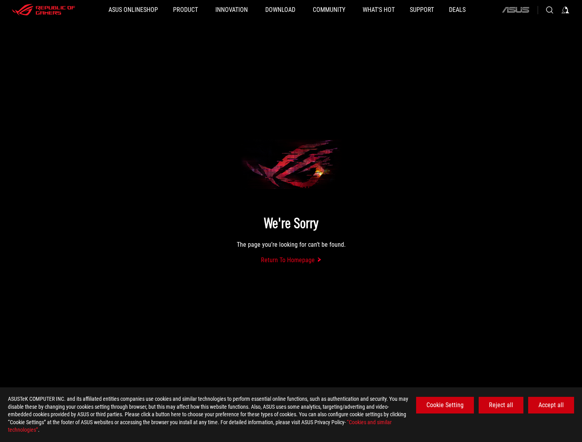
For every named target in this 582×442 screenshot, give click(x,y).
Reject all (501, 405)
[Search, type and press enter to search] (549, 10)
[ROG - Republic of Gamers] (43, 10)
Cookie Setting (445, 405)
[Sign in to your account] (565, 10)
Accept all (551, 405)
